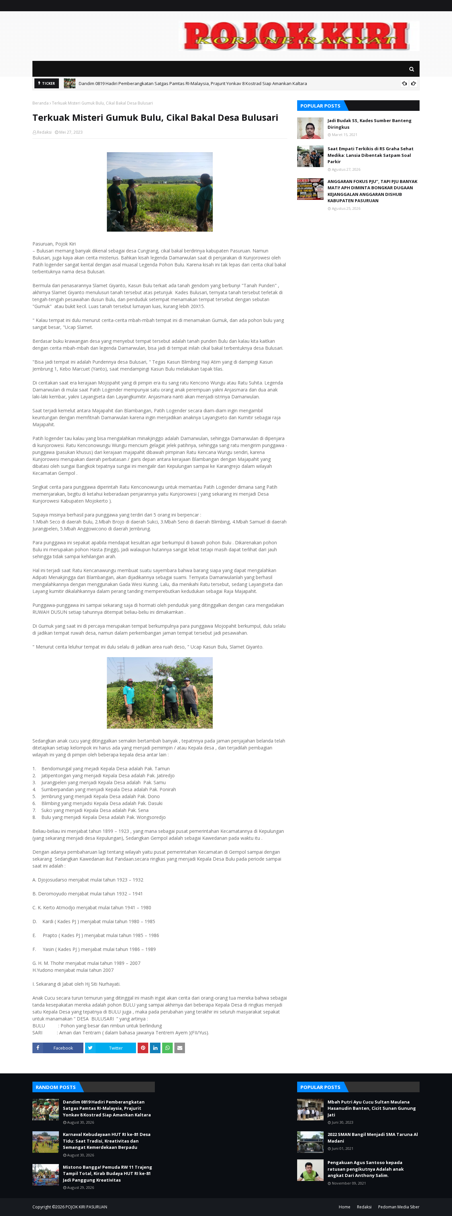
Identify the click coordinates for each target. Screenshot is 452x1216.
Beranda (40, 103)
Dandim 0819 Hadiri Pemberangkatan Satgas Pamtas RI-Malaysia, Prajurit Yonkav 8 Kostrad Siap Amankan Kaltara (193, 83)
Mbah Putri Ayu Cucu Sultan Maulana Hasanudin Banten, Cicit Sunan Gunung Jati (372, 1108)
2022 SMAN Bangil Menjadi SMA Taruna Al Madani (373, 1137)
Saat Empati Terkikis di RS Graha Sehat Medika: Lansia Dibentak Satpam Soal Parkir (371, 155)
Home (344, 1207)
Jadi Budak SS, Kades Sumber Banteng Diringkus (370, 123)
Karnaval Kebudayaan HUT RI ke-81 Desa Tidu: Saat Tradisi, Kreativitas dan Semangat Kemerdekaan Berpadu (107, 1140)
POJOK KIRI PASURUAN (86, 1207)
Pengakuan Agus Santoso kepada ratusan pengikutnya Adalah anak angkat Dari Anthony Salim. (366, 1168)
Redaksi (44, 132)
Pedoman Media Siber (399, 1207)
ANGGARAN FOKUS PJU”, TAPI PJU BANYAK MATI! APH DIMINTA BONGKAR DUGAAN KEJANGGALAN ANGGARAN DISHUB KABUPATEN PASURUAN (372, 191)
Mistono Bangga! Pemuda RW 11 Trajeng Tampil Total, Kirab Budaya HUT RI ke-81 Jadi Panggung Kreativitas (107, 1173)
